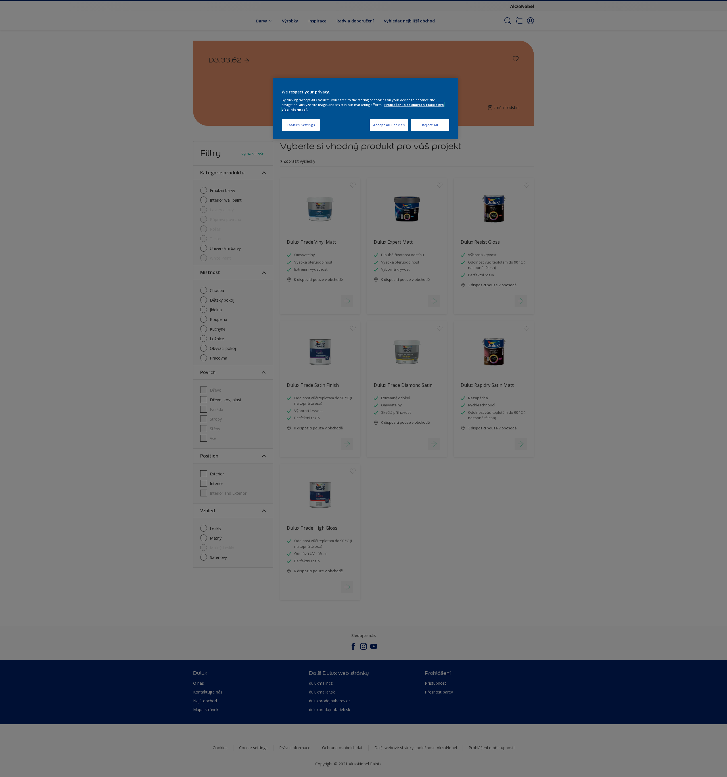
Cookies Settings (301, 125)
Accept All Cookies (389, 125)
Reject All (430, 125)
